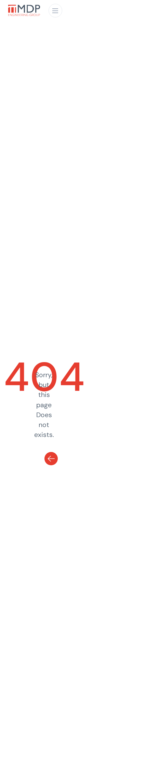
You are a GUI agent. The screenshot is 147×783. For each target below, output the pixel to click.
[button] (55, 10)
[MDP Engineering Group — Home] (24, 10)
